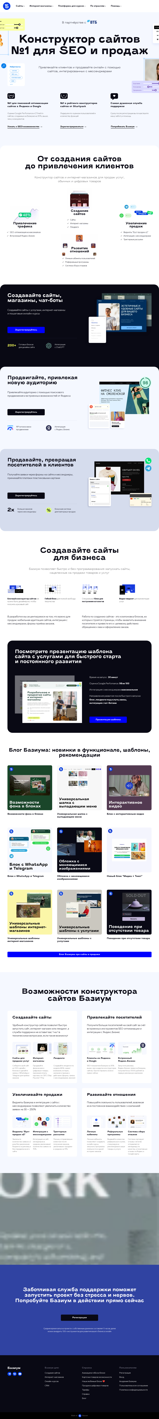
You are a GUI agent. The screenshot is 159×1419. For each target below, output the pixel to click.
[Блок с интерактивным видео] (129, 787)
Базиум (13, 1368)
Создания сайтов (52, 1373)
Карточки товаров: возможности (97, 1377)
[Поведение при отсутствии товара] (129, 912)
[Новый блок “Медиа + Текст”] (129, 850)
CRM (47, 1385)
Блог (84, 1398)
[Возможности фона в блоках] (29, 787)
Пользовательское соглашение (133, 1385)
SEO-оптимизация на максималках (25, 232)
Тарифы (85, 1389)
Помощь (115, 6)
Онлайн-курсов (52, 1381)
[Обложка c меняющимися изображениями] (79, 850)
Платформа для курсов (71, 6)
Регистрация (125, 1373)
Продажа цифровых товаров (95, 1385)
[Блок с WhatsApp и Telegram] (29, 850)
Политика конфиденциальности (133, 1389)
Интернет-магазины (41, 6)
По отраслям (97, 6)
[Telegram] (9, 1374)
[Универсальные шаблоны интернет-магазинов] (29, 912)
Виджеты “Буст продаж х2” (135, 232)
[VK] (15, 1374)
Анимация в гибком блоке (93, 1373)
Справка (85, 1394)
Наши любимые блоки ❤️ (93, 1381)
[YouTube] (20, 1374)
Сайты (19, 6)
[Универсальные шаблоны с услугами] (79, 912)
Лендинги (74, 227)
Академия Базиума (127, 1381)
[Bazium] (6, 6)
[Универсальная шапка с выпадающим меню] (79, 787)
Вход (121, 1377)
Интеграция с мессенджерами (137, 236)
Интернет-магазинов (54, 1377)
